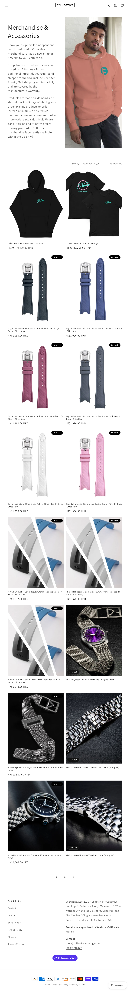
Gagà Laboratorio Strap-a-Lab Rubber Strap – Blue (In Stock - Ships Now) (94, 330)
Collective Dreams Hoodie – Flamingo (25, 243)
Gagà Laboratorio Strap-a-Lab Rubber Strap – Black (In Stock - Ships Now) (34, 330)
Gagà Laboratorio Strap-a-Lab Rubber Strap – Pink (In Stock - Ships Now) (94, 505)
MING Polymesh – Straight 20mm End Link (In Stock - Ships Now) (35, 768)
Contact (12, 908)
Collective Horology (60, 985)
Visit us (70, 931)
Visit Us (11, 915)
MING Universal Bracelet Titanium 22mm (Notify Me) (90, 855)
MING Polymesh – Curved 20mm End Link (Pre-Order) (90, 679)
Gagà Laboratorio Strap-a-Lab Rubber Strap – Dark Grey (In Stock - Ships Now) (93, 417)
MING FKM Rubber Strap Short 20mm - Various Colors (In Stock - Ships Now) (34, 681)
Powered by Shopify (76, 985)
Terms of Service (16, 944)
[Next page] (73, 876)
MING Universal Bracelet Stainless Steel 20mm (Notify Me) (92, 767)
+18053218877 (74, 948)
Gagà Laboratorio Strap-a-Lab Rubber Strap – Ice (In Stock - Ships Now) (36, 505)
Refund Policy (15, 929)
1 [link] (56, 876)
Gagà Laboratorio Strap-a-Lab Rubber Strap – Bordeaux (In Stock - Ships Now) (35, 417)
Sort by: (76, 163)
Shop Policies (15, 922)
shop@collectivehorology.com (83, 943)
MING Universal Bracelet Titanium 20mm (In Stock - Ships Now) (35, 856)
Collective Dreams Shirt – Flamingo (82, 243)
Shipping (12, 937)
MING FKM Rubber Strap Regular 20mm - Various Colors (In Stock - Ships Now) (35, 593)
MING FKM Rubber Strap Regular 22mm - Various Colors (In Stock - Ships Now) (93, 593)
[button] (6, 5)
